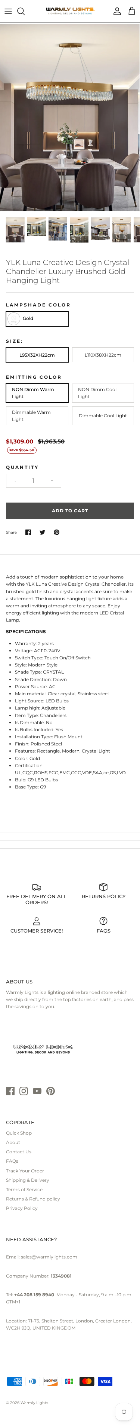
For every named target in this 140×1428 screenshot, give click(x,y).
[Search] (24, 11)
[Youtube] (37, 1091)
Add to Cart (70, 510)
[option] (70, 117)
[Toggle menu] (8, 11)
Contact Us (18, 1151)
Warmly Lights (34, 1402)
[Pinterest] (50, 1091)
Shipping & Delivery (27, 1180)
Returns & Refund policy (33, 1199)
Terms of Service (24, 1189)
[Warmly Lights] (70, 11)
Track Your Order (25, 1171)
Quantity (22, 467)
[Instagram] (23, 1091)
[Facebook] (10, 1091)
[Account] (115, 11)
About (13, 1142)
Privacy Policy (22, 1208)
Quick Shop (19, 1133)
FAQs (12, 1161)
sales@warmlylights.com (49, 1257)
